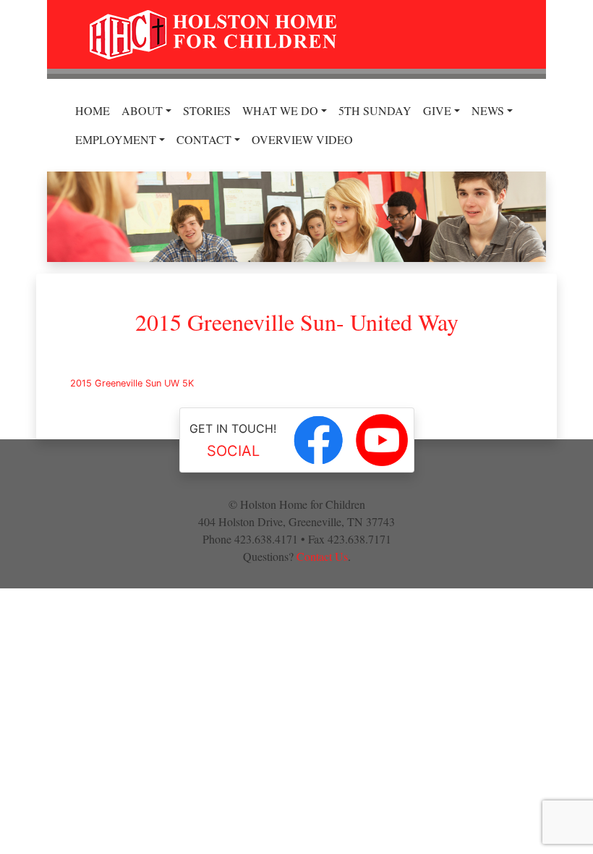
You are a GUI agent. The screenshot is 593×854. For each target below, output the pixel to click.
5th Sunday (374, 110)
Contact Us (322, 556)
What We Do (280, 110)
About (142, 110)
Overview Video (302, 139)
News (488, 110)
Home (92, 110)
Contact (203, 139)
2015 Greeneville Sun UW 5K (132, 383)
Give (437, 110)
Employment (115, 139)
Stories (207, 110)
